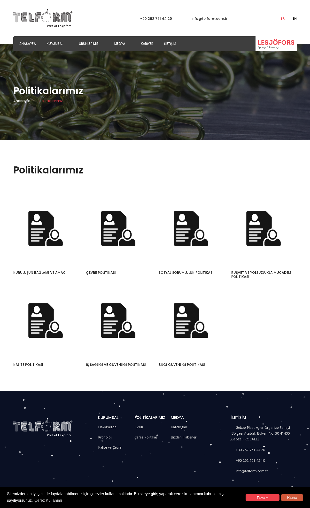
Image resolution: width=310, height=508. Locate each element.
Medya (119, 43)
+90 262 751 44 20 (155, 18)
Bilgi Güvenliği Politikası (182, 364)
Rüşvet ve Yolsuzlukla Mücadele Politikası (261, 274)
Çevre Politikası (101, 272)
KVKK (138, 427)
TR (282, 18)
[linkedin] (41, 444)
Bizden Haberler (183, 437)
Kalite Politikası (28, 364)
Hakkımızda (107, 427)
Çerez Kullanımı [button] (48, 500)
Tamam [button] (262, 498)
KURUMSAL (55, 43)
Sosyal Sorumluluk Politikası (186, 272)
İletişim (170, 43)
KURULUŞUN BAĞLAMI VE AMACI (40, 272)
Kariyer (147, 43)
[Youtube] (51, 444)
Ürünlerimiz (89, 43)
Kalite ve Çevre (110, 447)
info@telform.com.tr (209, 18)
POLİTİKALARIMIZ (149, 417)
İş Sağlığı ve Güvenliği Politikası (116, 364)
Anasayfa (27, 43)
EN (295, 18)
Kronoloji (105, 437)
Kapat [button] (292, 498)
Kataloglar (179, 427)
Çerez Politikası (146, 437)
